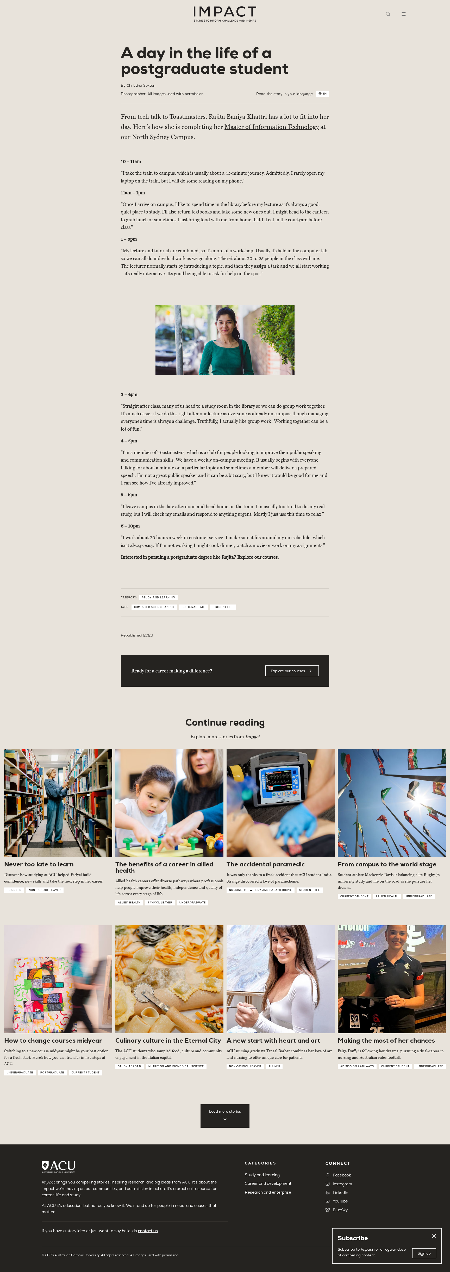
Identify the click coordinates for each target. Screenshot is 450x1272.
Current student (354, 896)
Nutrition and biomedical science (176, 1066)
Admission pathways (357, 1066)
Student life (223, 607)
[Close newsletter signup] (434, 1236)
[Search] (388, 14)
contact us (148, 1230)
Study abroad (129, 1066)
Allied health (129, 902)
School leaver (160, 902)
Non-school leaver (45, 890)
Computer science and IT (154, 607)
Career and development (268, 1183)
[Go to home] (225, 14)
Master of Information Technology (271, 127)
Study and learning (158, 597)
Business (14, 890)
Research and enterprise (268, 1192)
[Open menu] (403, 14)
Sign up (424, 1253)
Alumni (274, 1066)
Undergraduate (192, 902)
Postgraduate (193, 607)
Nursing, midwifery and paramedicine (260, 890)
